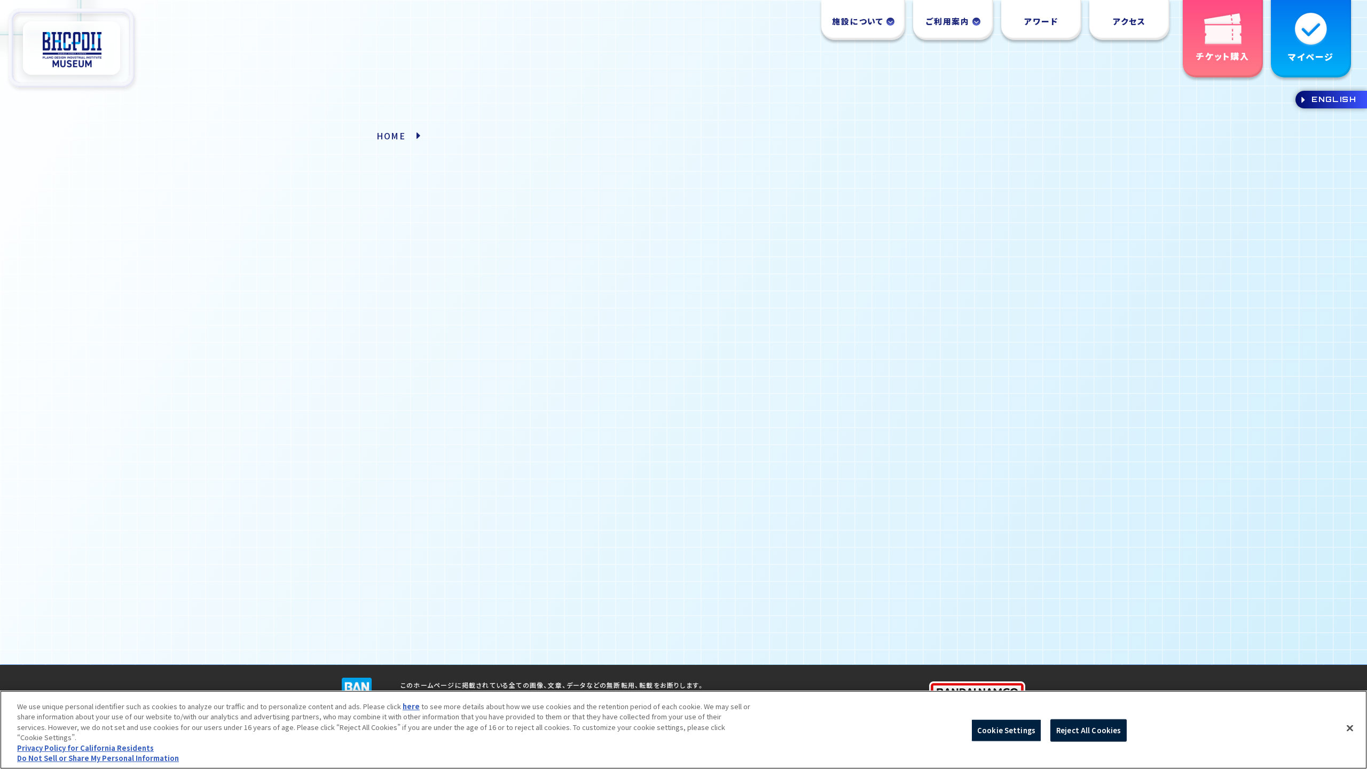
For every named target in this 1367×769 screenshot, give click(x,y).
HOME (390, 135)
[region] (683, 729)
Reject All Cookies (1088, 730)
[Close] (1350, 728)
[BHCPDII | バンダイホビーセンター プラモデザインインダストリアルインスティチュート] (72, 49)
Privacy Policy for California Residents (85, 748)
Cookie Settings (1006, 730)
